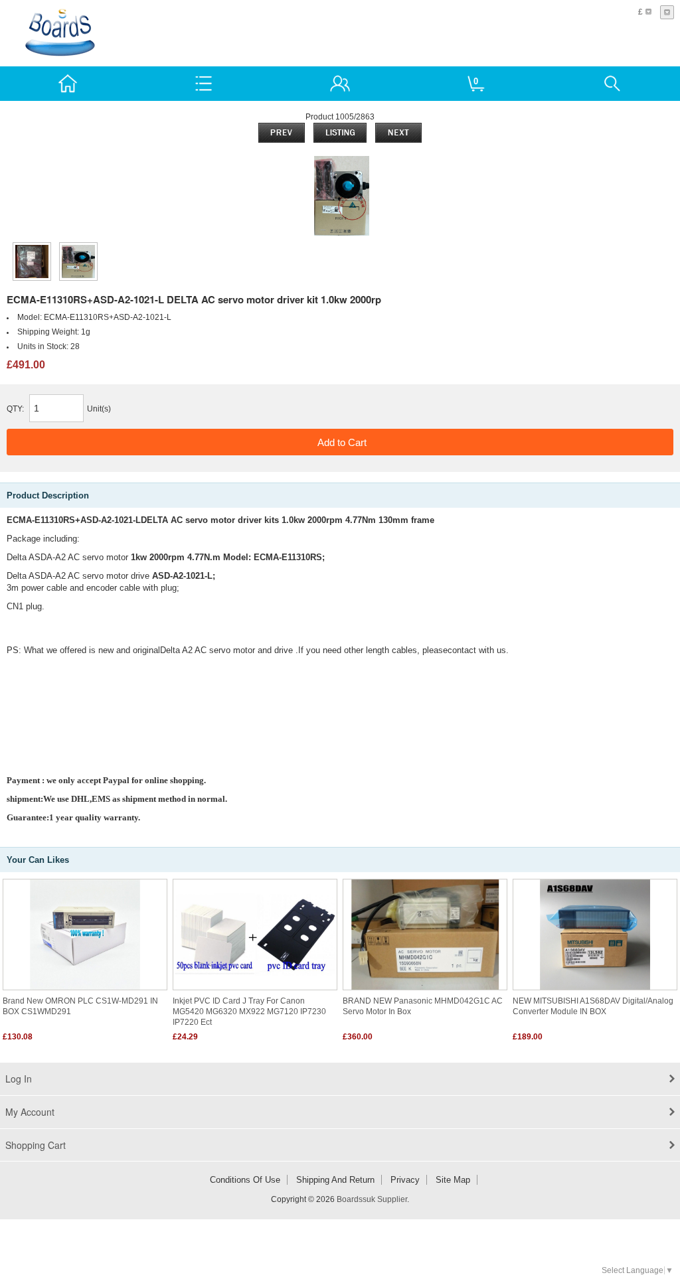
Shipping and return (335, 1180)
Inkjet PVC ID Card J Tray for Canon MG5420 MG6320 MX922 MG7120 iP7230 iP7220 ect (249, 1011)
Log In (18, 1078)
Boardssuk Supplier (372, 1199)
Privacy (405, 1180)
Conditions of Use (245, 1180)
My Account (29, 1111)
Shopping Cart (35, 1145)
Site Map (453, 1180)
